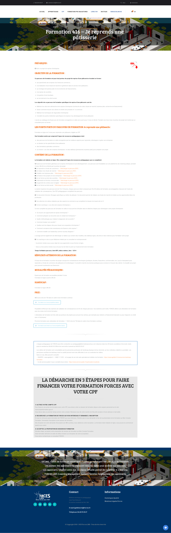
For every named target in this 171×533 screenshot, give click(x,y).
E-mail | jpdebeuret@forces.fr (79, 508)
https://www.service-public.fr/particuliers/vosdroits (84, 362)
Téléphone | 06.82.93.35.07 (78, 512)
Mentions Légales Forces (113, 501)
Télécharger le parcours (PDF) (69, 168)
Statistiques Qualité (112, 498)
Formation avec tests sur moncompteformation (51, 325)
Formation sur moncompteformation (48, 302)
